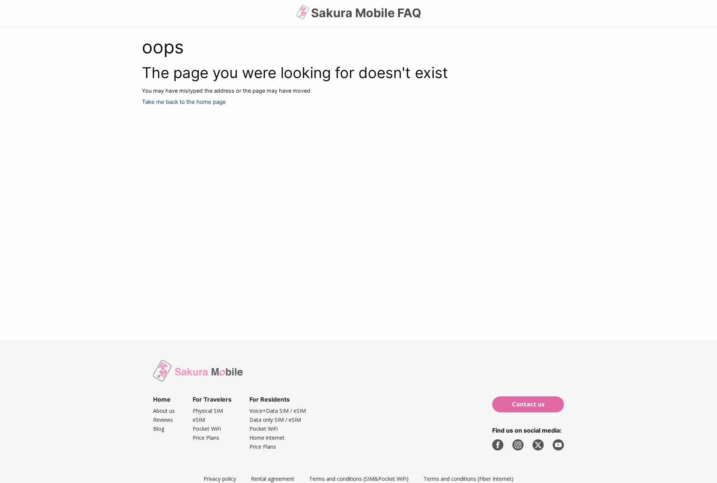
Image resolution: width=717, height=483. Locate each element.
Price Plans (206, 437)
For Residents (269, 399)
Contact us (528, 404)
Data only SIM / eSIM (275, 419)
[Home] (303, 15)
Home (162, 399)
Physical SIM (208, 410)
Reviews (163, 419)
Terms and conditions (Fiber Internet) (468, 478)
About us (164, 410)
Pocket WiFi (207, 428)
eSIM (199, 419)
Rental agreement (272, 478)
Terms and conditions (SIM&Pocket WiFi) (359, 478)
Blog (158, 428)
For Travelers (212, 399)
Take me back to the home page (184, 101)
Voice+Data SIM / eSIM (277, 410)
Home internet (267, 437)
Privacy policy (220, 478)
